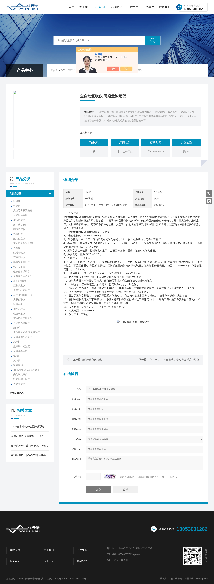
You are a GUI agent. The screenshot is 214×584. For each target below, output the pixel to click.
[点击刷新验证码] (110, 476)
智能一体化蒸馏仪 (92, 359)
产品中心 (100, 7)
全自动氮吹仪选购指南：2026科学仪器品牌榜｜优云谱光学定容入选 (30, 436)
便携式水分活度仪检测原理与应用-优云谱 (30, 445)
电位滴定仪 (19, 313)
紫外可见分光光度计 (23, 243)
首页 (71, 7)
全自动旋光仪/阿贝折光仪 (26, 332)
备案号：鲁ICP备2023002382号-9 (71, 578)
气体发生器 (19, 266)
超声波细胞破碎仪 (22, 294)
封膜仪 (16, 201)
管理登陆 (188, 578)
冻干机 (16, 341)
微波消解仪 (19, 365)
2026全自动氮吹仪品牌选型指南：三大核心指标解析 (30, 426)
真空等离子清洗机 (22, 210)
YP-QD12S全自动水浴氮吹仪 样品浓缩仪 (176, 359)
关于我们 (84, 7)
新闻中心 (15, 561)
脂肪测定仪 (19, 285)
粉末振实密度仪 (21, 379)
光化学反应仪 (20, 374)
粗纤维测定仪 (20, 280)
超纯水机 (18, 304)
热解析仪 (18, 234)
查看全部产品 (17, 392)
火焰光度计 (19, 384)
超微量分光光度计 (22, 346)
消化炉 (16, 327)
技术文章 (132, 7)
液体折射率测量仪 (22, 318)
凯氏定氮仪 (19, 252)
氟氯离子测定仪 (21, 262)
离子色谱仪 (19, 299)
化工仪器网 (176, 578)
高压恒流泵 (19, 229)
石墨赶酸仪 (19, 257)
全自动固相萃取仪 (22, 337)
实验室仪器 (15, 193)
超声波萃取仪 (20, 224)
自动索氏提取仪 (21, 323)
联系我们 (164, 7)
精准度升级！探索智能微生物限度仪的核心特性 (30, 455)
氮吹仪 (16, 355)
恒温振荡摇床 (20, 215)
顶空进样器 (19, 309)
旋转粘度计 (19, 220)
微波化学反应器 (21, 271)
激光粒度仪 (19, 238)
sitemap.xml (202, 578)
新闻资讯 (116, 7)
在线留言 (148, 7)
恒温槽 (16, 205)
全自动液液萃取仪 (22, 276)
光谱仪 (16, 248)
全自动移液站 (20, 351)
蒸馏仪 (16, 360)
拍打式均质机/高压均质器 (26, 369)
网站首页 (15, 550)
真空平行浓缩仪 (21, 290)
